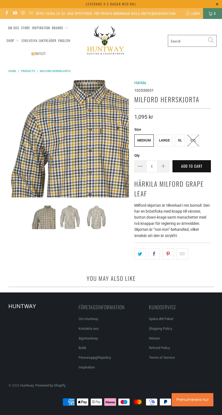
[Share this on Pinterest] (168, 254)
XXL (193, 140)
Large (164, 140)
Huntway (27, 385)
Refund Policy (159, 348)
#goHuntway (88, 338)
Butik (82, 348)
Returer (154, 338)
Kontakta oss (89, 329)
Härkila (140, 83)
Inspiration (41, 27)
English (64, 40)
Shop (10, 40)
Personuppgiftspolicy (95, 357)
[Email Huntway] (31, 13)
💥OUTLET (38, 53)
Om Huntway (88, 319)
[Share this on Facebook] (154, 254)
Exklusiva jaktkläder (39, 40)
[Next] (124, 138)
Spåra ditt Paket (161, 319)
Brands (57, 27)
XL (180, 140)
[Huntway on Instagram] (23, 13)
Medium (144, 140)
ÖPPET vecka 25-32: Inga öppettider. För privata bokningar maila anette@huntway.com (106, 13)
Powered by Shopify (50, 385)
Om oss (13, 27)
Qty (137, 155)
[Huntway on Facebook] (6, 13)
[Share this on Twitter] (140, 254)
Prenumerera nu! (192, 399)
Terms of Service (162, 357)
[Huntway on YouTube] (14, 13)
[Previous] (15, 138)
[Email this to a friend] (182, 254)
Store (25, 27)
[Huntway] (104, 41)
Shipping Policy (160, 329)
